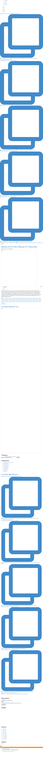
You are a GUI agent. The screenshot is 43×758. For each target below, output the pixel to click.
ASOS (39, 299)
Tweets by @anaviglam (5, 748)
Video (5, 471)
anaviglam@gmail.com (9, 306)
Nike (15, 301)
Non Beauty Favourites (7, 299)
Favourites (13, 298)
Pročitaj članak (3, 303)
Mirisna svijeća (8, 301)
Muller (13, 301)
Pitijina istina (18, 301)
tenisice (33, 301)
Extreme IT (12, 751)
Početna (5, 0)
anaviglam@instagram (9, 474)
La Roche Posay (29, 298)
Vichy (37, 299)
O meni (5, 2)
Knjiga (21, 298)
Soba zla (27, 301)
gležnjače (23, 300)
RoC (26, 299)
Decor (10, 298)
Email (2, 701)
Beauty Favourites (5, 298)
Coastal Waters (5, 300)
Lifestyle (34, 298)
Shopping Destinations (31, 299)
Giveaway (6, 465)
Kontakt (5, 4)
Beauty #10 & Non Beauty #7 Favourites (19, 246)
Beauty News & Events (8, 462)
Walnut (36, 301)
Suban (31, 301)
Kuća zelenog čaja (31, 300)
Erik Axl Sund (15, 300)
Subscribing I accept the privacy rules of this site (11, 703)
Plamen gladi (23, 301)
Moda (37, 298)
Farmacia (19, 300)
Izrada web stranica (5, 751)
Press (5, 3)
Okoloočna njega (15, 299)
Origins (19, 299)
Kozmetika (24, 298)
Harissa (26, 300)
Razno (5, 470)
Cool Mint (10, 300)
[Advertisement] (10, 717)
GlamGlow (17, 298)
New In (6, 469)
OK (1, 746)
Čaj (2, 300)
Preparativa (23, 299)
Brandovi (6, 463)
